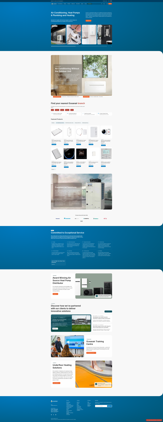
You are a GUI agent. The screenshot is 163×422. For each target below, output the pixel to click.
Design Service (68, 404)
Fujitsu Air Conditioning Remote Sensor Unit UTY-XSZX (93, 162)
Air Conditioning (60, 3)
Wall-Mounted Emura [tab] (85, 122)
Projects (78, 405)
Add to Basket (54, 144)
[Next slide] (111, 46)
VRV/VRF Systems (59, 199)
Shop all (53, 169)
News (78, 404)
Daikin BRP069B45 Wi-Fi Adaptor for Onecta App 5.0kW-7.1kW (81, 141)
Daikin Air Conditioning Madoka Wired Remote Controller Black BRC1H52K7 (68, 163)
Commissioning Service (69, 405)
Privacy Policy (79, 406)
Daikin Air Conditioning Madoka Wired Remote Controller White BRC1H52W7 (105, 141)
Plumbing (68, 3)
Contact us (87, 20)
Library (86, 3)
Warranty (67, 411)
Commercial (89, 3)
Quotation (67, 408)
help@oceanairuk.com (54, 405)
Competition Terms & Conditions (80, 410)
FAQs (88, 402)
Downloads (68, 414)
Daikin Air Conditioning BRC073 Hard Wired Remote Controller (105, 162)
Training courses (68, 407)
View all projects (107, 311)
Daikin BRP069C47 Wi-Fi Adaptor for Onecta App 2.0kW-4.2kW (56, 162)
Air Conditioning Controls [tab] (60, 122)
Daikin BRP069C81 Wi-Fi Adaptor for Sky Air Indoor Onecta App (93, 141)
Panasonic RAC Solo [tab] (78, 122)
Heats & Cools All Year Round (73, 85)
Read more (53, 43)
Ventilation (72, 199)
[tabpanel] (81, 148)
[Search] (101, 3)
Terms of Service (79, 408)
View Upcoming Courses (90, 352)
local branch (102, 384)
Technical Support (69, 410)
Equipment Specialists (69, 406)
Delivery (89, 404)
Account (110, 3)
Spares (82, 3)
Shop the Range (86, 96)
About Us (78, 402)
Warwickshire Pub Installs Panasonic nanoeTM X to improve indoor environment (101, 318)
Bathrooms (73, 3)
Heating (65, 3)
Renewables (78, 3)
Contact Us (89, 403)
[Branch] (107, 3)
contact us (106, 384)
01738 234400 (55, 410)
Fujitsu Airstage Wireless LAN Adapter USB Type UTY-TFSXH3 (56, 141)
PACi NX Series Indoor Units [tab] (69, 122)
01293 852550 (56, 409)
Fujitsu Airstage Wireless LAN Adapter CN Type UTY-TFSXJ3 (68, 141)
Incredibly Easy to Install (60, 84)
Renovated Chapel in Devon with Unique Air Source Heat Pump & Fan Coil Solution (101, 327)
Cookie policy (79, 407)
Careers (78, 403)
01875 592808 (56, 411)
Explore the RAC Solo (57, 96)
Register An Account (89, 405)
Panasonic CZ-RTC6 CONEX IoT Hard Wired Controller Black (81, 162)
